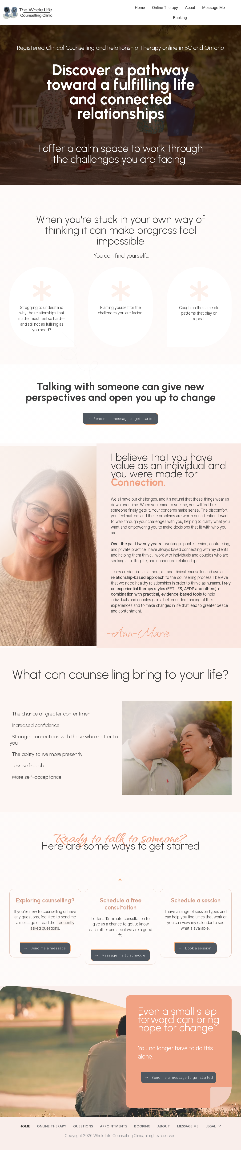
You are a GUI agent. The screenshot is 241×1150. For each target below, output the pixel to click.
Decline (20, 1130)
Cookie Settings (51, 1130)
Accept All (166, 1130)
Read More (50, 1114)
